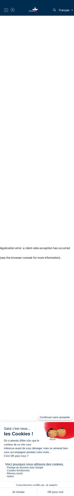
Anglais (63, 16)
